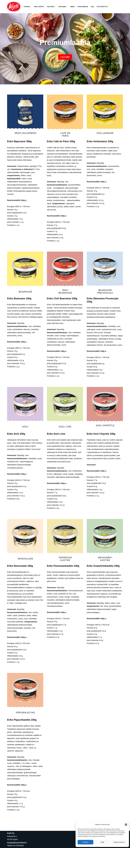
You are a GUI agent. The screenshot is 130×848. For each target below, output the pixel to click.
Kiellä (102, 842)
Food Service (82, 6)
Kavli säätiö (39, 6)
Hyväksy (85, 842)
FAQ (92, 6)
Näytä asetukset (119, 842)
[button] (126, 825)
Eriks (72, 6)
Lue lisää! (65, 57)
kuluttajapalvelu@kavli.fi (17, 842)
